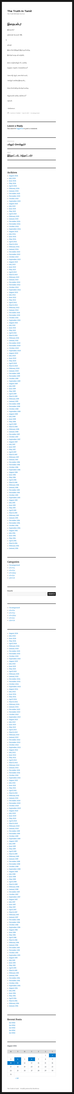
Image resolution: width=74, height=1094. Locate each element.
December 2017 (14, 434)
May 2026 (12, 183)
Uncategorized (35, 113)
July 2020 (12, 356)
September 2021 (14, 320)
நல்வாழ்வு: (12, 575)
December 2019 (14, 373)
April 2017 (12, 452)
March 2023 (13, 274)
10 (11, 1063)
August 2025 (13, 204)
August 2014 (13, 530)
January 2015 (13, 518)
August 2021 (13, 323)
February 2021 (14, 338)
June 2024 (12, 236)
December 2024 (14, 221)
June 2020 (12, 358)
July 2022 (12, 295)
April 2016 (12, 480)
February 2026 (14, 188)
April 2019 (12, 394)
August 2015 (13, 500)
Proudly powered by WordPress (29, 1088)
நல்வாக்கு (12, 568)
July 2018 (12, 416)
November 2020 (14, 345)
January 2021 (13, 340)
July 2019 (12, 386)
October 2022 (14, 287)
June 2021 (12, 328)
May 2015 (12, 508)
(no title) (12, 1023)
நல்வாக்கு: (12, 570)
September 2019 (14, 381)
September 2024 (15, 229)
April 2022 (13, 302)
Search (10, 591)
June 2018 (12, 419)
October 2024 (14, 226)
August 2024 (13, 231)
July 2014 (12, 533)
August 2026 (13, 176)
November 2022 (14, 285)
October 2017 (13, 437)
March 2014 (13, 543)
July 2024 (12, 234)
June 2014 (12, 536)
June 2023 (12, 267)
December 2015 (14, 490)
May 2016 (12, 477)
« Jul (17, 1078)
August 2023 (13, 262)
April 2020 (13, 363)
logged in (19, 128)
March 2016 (13, 482)
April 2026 (13, 186)
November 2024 (14, 224)
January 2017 (13, 459)
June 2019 (12, 389)
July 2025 (12, 206)
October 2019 (13, 378)
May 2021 (12, 330)
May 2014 (12, 538)
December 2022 (14, 282)
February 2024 (14, 247)
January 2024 (14, 249)
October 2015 (13, 495)
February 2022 (14, 307)
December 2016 (14, 462)
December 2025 (14, 193)
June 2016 (12, 475)
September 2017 (14, 439)
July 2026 (12, 178)
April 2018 (13, 424)
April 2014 (12, 541)
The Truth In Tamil (19, 11)
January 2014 (13, 548)
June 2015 (12, 505)
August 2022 (13, 292)
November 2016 (14, 465)
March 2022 (13, 305)
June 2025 (12, 209)
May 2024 (12, 239)
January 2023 (13, 280)
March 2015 (13, 513)
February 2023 (14, 277)
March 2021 (13, 335)
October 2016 (13, 467)
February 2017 (14, 457)
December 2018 (14, 404)
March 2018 (13, 427)
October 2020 (14, 348)
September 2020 (15, 351)
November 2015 (14, 492)
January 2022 (13, 310)
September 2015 (14, 497)
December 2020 (14, 343)
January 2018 (13, 432)
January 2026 (14, 191)
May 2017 (12, 449)
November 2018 (14, 406)
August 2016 (13, 472)
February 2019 (14, 399)
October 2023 (13, 257)
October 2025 (13, 198)
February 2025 (14, 216)
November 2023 (14, 254)
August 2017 (13, 442)
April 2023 (13, 272)
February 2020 (14, 368)
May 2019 (12, 391)
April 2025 (13, 214)
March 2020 (13, 366)
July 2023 (12, 264)
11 (17, 1063)
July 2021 (12, 325)
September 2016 (14, 470)
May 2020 (12, 361)
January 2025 (13, 219)
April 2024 (13, 242)
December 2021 (14, 313)
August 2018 (13, 414)
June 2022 (12, 297)
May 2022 (12, 300)
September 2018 (14, 411)
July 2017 (12, 444)
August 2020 (13, 353)
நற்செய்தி (12, 578)
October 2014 (13, 525)
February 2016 (14, 485)
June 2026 (12, 181)
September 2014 (14, 528)
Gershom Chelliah (15, 113)
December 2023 (14, 252)
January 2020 (14, 371)
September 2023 (15, 259)
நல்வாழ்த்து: (12, 573)
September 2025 (15, 201)
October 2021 (13, 318)
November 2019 (14, 376)
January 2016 (13, 487)
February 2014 (14, 546)
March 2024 (13, 244)
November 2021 (14, 315)
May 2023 (12, 269)
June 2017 (12, 447)
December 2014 (14, 520)
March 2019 (13, 396)
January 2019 (13, 401)
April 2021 (12, 333)
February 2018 (14, 429)
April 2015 (12, 510)
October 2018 (13, 409)
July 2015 (12, 503)
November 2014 (14, 523)
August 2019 (13, 383)
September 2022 (15, 290)
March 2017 (13, 454)
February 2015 (14, 515)
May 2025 (12, 211)
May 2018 (12, 421)
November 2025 (14, 196)
